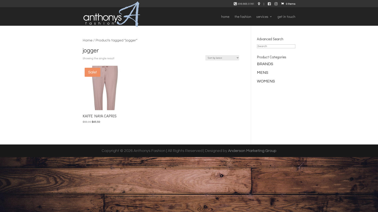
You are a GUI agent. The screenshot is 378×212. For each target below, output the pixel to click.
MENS (262, 73)
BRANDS (265, 64)
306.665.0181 (245, 4)
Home (88, 40)
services (262, 17)
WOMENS (266, 81)
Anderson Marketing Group (252, 151)
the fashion (242, 17)
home (225, 17)
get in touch (286, 17)
